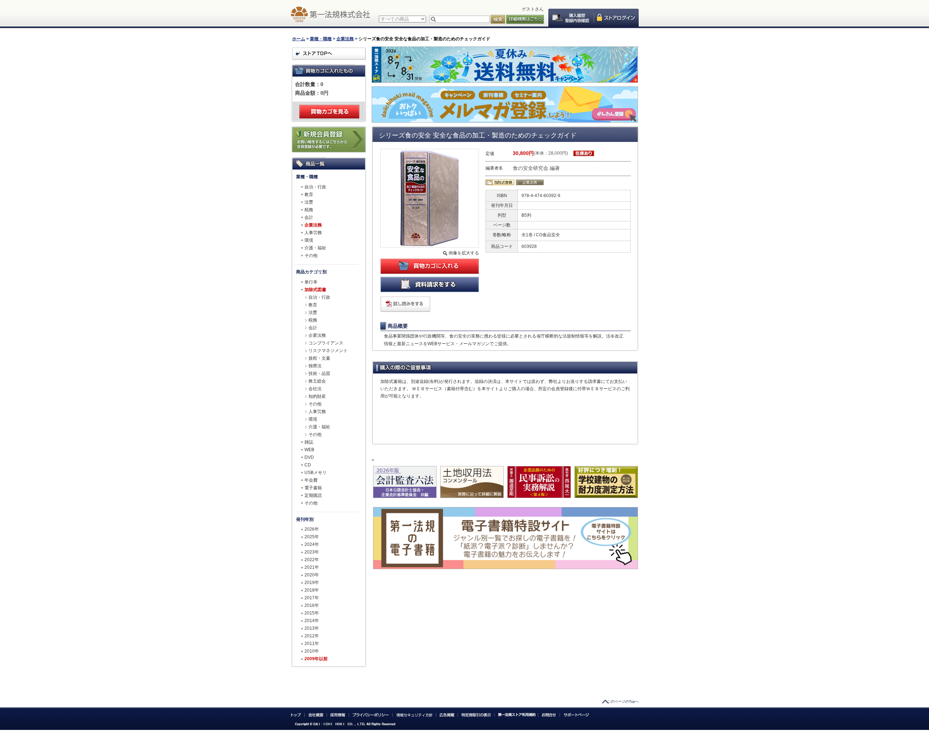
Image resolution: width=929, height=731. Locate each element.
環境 (308, 240)
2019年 (311, 582)
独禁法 (315, 365)
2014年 (311, 620)
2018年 (311, 590)
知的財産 (317, 396)
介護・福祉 (315, 247)
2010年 (311, 651)
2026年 (311, 529)
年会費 (311, 480)
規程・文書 (319, 358)
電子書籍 (313, 487)
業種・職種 (321, 38)
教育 (308, 194)
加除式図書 (315, 289)
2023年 (311, 552)
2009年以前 (316, 658)
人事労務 (313, 232)
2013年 (311, 628)
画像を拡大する (464, 253)
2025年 (311, 536)
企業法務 (345, 38)
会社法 (315, 388)
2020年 (311, 574)
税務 (308, 209)
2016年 (311, 605)
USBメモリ (315, 472)
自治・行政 (315, 186)
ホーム (298, 38)
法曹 (308, 202)
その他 (311, 255)
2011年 (311, 643)
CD (307, 464)
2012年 (311, 635)
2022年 (311, 559)
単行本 (311, 282)
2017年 (311, 597)
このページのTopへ (623, 701)
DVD (309, 457)
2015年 (311, 613)
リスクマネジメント (328, 350)
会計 (308, 217)
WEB (309, 449)
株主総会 (317, 381)
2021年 (311, 567)
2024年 (311, 544)
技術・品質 (319, 373)
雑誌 (308, 442)
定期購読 (313, 495)
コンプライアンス (325, 343)
